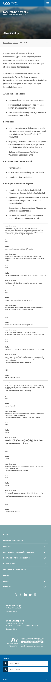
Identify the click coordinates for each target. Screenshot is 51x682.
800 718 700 (15, 669)
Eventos (7, 587)
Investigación (9, 564)
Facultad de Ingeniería (16, 13)
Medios (6, 581)
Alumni (6, 575)
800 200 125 (15, 663)
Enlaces (5, 679)
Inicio (5, 535)
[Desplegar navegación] (25, 43)
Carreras (7, 546)
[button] (47, 3)
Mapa (15, 611)
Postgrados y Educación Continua (18, 552)
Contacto (9, 611)
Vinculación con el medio (14, 569)
